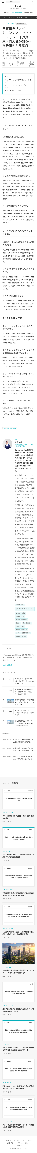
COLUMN (7, 13)
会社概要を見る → (8, 665)
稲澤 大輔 (3, 64)
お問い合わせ (11, 1143)
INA (18, 6)
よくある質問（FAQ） (14, 91)
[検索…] (7, 2)
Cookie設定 (18, 1145)
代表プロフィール (27, 1140)
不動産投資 (6, 428)
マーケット (12, 17)
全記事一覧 (8, 1140)
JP (32, 2)
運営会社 (16, 1140)
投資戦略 (19, 17)
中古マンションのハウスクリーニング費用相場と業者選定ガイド (23, 759)
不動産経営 (13, 428)
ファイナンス (28, 17)
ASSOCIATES (28, 13)
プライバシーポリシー (23, 1143)
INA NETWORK (17, 13)
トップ (4, 17)
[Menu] (3, 2)
